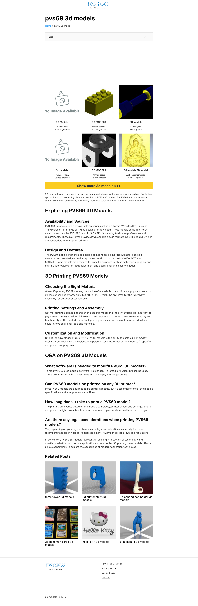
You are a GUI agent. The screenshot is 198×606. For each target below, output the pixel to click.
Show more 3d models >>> (99, 186)
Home (48, 25)
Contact (106, 577)
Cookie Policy (108, 573)
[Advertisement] (99, 63)
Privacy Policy (109, 568)
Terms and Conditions (113, 564)
